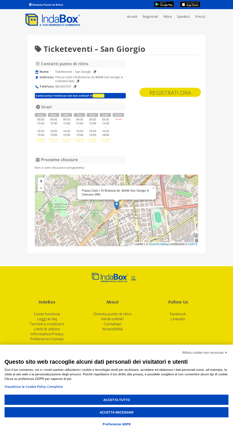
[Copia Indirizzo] (78, 81)
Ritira (167, 16)
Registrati (150, 16)
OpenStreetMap (159, 244)
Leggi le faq (47, 318)
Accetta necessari (117, 412)
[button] (116, 205)
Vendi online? (112, 318)
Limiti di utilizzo (47, 328)
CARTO (192, 244)
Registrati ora (170, 92)
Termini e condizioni (47, 323)
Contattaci (112, 323)
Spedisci (183, 16)
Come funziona (47, 313)
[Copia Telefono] (75, 86)
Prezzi (200, 16)
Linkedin (178, 318)
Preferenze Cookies (47, 338)
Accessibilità (112, 328)
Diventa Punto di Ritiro (47, 4)
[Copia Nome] (95, 71)
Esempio (98, 95)
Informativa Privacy (46, 333)
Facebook (178, 313)
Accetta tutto (116, 400)
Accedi (132, 16)
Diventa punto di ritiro (113, 313)
